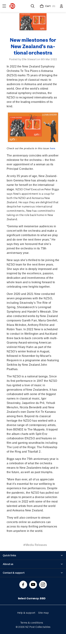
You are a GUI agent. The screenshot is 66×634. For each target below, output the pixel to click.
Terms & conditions (31, 622)
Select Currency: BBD (32, 598)
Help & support (26, 612)
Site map (43, 612)
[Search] (32, 6)
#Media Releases (35, 544)
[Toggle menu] (4, 6)
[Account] (61, 6)
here (52, 148)
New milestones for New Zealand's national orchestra (33, 46)
